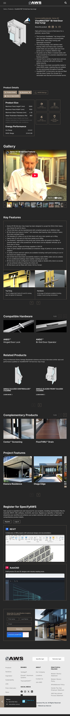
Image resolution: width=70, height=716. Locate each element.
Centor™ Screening (12, 442)
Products (10, 9)
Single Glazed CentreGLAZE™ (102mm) (17, 390)
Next (38, 302)
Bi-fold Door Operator (46, 342)
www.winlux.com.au (14, 704)
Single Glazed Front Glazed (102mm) (49, 390)
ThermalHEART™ (26, 681)
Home (5, 9)
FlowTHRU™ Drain (45, 442)
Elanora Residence (12, 484)
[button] (65, 204)
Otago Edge (40, 484)
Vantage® (24, 672)
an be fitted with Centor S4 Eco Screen (29, 265)
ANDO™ (7, 339)
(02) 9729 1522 (13, 702)
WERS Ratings (42, 92)
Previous (31, 302)
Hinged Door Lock (11, 342)
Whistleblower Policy (58, 684)
